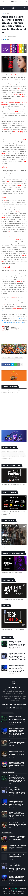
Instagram (11, 322)
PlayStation (22, 454)
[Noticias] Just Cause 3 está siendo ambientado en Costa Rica (18, 846)
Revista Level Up (16, 359)
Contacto (21, 1)
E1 (12, 357)
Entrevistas (21, 451)
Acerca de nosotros (11, 1)
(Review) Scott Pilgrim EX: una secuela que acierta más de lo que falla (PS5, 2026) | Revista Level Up (16, 764)
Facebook (5, 322)
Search (24, 8)
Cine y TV (15, 451)
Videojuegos (4, 458)
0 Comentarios (13, 36)
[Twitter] (6, 39)
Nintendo (4, 454)
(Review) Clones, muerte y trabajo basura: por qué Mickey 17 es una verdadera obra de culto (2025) (17, 743)
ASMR (9, 357)
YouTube (17, 322)
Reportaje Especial (6, 456)
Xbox (10, 458)
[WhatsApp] (15, 364)
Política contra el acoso (18, 893)
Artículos (7, 13)
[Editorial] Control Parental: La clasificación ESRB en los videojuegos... (17, 856)
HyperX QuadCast (18, 357)
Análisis (3, 451)
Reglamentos (7, 893)
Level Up (4, 359)
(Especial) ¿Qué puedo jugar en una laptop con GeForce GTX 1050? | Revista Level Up (17, 838)
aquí (2, 310)
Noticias (9, 359)
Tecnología (22, 456)
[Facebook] (3, 39)
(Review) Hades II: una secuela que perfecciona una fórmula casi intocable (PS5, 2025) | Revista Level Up (17, 754)
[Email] (8, 39)
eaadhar (15, 890)
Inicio (2, 1)
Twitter (22, 322)
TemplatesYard (15, 888)
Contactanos (21, 891)
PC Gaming (15, 454)
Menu (3, 8)
